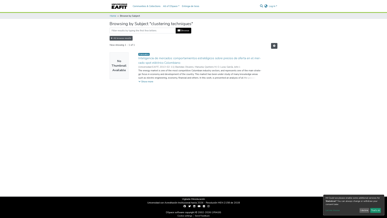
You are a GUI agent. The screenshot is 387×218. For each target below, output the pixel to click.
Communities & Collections (147, 6)
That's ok (375, 210)
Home (113, 16)
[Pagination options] (274, 46)
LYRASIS (216, 212)
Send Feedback (202, 215)
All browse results (122, 38)
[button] (266, 6)
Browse (184, 30)
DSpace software (175, 212)
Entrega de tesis (190, 6)
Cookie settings (184, 215)
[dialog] (354, 205)
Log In (272, 6)
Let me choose (333, 210)
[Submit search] (261, 6)
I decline (364, 210)
